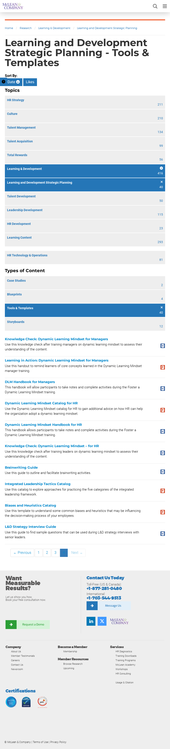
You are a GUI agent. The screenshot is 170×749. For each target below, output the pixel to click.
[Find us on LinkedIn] (91, 621)
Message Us (113, 605)
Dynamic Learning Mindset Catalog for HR (41, 403)
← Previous (22, 552)
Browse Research (73, 663)
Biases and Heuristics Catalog (30, 505)
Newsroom (17, 669)
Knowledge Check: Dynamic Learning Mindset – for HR (52, 446)
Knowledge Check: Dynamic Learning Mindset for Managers (56, 339)
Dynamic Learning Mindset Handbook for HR (43, 425)
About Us (16, 651)
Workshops (122, 669)
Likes (30, 82)
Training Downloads (126, 655)
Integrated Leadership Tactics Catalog (38, 484)
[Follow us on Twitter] (102, 621)
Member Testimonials (23, 655)
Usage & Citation (124, 682)
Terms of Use (40, 742)
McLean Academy (125, 664)
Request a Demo (33, 624)
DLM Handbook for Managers (30, 382)
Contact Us (17, 664)
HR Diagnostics (124, 651)
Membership (70, 651)
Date (12, 82)
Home (9, 28)
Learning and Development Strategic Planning (107, 28)
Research (26, 28)
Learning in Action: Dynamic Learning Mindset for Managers (56, 360)
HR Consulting (123, 673)
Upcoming (68, 668)
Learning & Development (54, 28)
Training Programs (126, 660)
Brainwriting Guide (21, 467)
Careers (15, 660)
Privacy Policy (58, 742)
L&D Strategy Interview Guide (30, 527)
